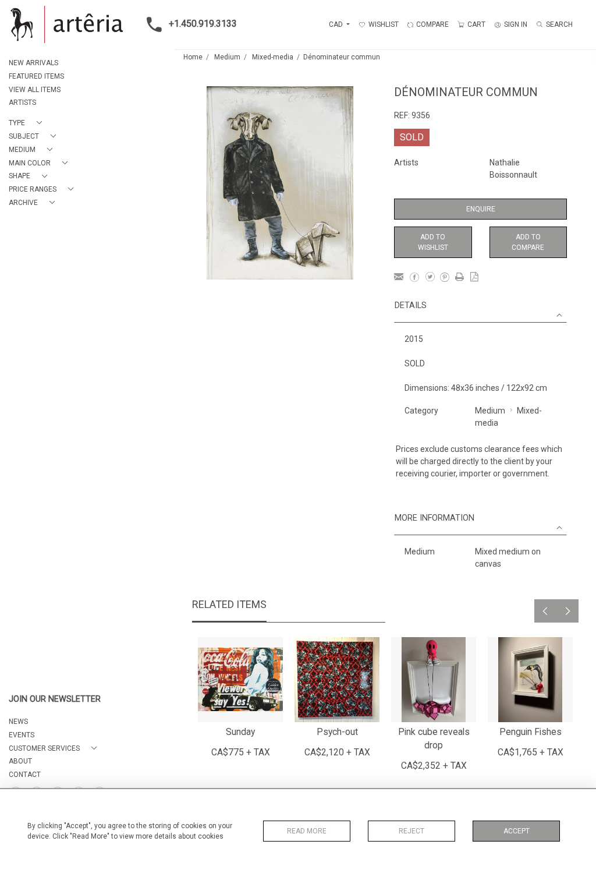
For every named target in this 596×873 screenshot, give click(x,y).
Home (193, 57)
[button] (28, 123)
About (20, 761)
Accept (516, 831)
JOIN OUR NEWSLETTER (55, 699)
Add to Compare (528, 242)
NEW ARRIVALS (33, 63)
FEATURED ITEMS (36, 76)
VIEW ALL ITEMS (35, 90)
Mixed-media (272, 57)
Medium (227, 57)
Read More (307, 831)
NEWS (18, 722)
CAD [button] (337, 24)
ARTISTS (22, 102)
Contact (25, 774)
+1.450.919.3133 (203, 23)
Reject (411, 831)
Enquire (480, 209)
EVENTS (21, 735)
